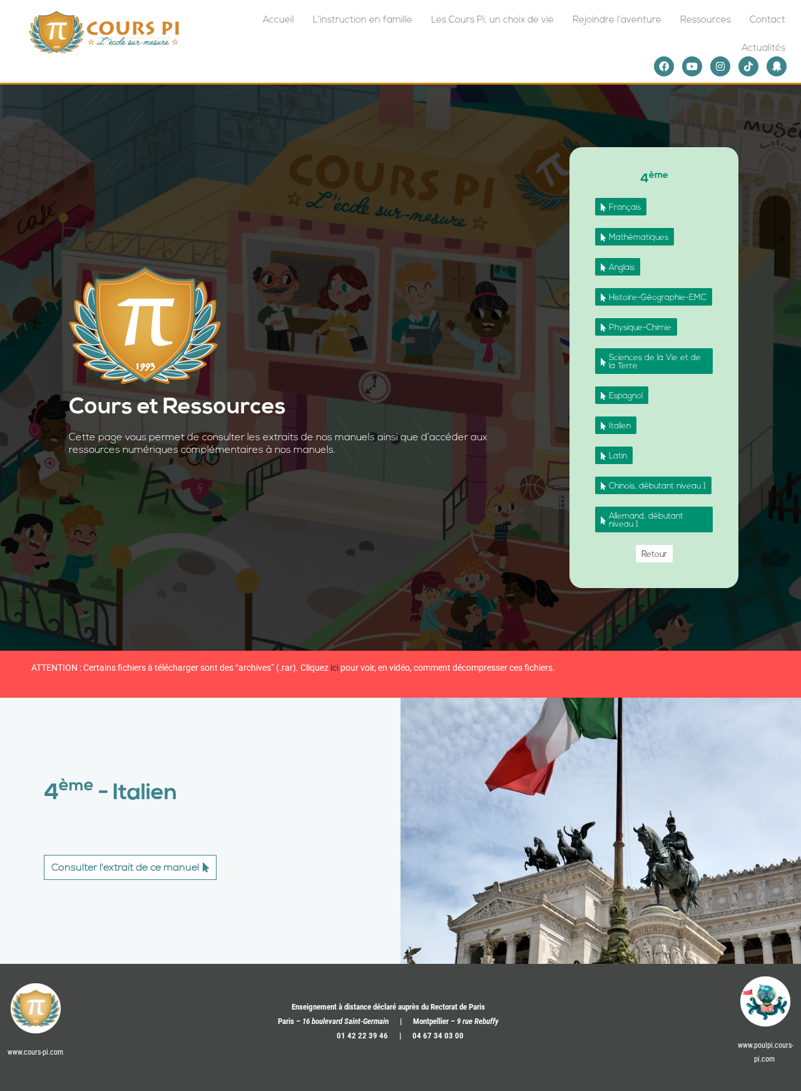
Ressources (705, 20)
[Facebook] (664, 66)
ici (334, 668)
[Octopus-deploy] (777, 66)
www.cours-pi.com (35, 1052)
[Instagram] (720, 66)
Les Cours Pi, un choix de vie (492, 20)
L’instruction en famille (362, 20)
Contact (767, 20)
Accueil (278, 20)
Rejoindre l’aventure (617, 20)
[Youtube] (692, 66)
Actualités (763, 48)
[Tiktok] (748, 66)
